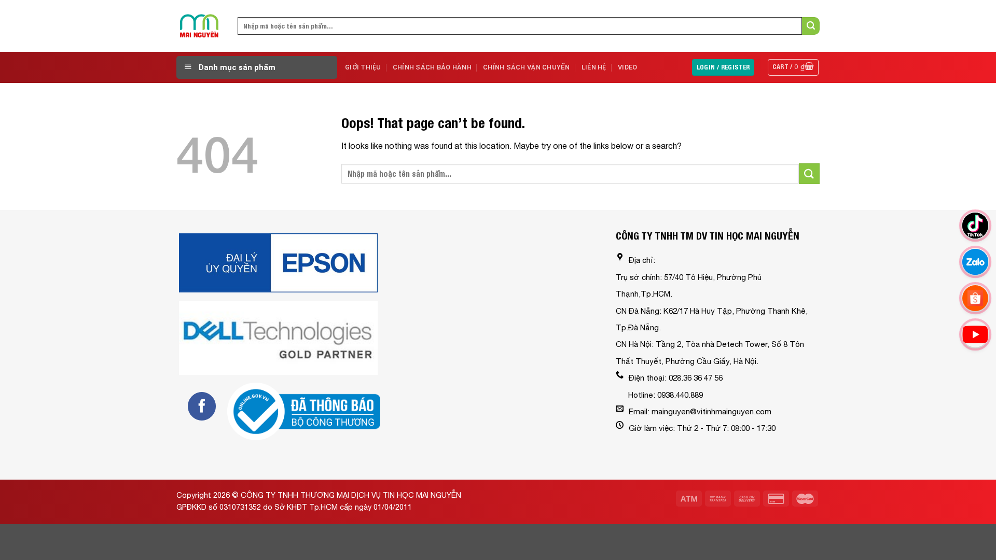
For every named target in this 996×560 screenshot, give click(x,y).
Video (627, 67)
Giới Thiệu (363, 67)
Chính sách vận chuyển (526, 67)
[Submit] (811, 26)
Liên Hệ (594, 67)
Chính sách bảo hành (432, 67)
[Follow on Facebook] (202, 406)
